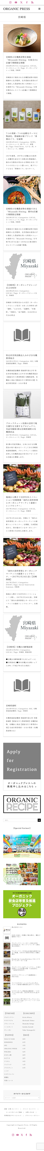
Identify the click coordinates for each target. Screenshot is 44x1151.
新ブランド (24, 144)
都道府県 (28, 652)
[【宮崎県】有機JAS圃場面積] (22, 628)
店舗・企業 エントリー (11, 1109)
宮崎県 (18, 70)
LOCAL (33, 66)
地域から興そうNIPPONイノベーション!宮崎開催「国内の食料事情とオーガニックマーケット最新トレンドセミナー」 (22, 501)
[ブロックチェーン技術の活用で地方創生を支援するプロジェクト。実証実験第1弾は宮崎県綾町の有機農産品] (22, 404)
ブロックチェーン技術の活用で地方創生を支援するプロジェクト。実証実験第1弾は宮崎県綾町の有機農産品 (21, 427)
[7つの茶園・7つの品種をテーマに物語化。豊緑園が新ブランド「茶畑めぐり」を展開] (22, 115)
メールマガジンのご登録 (14, 1112)
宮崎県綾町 (11, 705)
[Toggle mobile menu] (39, 9)
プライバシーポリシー (32, 1115)
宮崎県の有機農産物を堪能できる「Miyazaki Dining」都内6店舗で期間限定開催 (22, 211)
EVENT (9, 585)
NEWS (33, 142)
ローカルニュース (12, 68)
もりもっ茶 (29, 146)
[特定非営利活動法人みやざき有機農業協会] (22, 337)
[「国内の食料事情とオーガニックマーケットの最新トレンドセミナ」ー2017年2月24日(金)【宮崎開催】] (22, 552)
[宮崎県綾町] (22, 687)
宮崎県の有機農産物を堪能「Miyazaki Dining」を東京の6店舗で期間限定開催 (22, 60)
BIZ (31, 361)
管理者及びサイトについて (12, 1115)
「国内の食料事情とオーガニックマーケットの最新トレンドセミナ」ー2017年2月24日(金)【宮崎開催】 (21, 575)
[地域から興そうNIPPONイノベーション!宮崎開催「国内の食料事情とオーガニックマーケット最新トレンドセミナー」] (22, 478)
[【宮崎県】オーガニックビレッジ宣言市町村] (22, 266)
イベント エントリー (29, 1109)
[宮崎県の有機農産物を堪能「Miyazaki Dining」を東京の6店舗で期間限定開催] (22, 38)
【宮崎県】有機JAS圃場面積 (19, 646)
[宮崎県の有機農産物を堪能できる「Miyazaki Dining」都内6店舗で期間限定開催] (22, 190)
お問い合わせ (30, 1112)
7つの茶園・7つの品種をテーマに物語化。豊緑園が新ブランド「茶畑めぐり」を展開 (22, 136)
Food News (19, 146)
